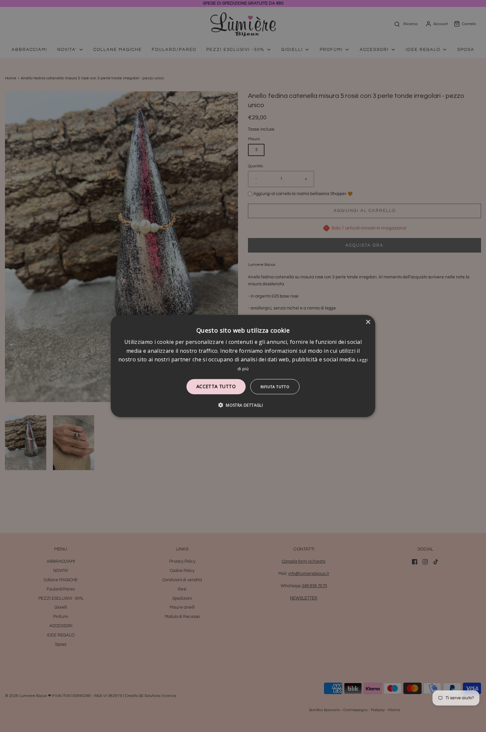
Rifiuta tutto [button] (275, 386)
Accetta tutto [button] (216, 386)
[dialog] (243, 366)
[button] (243, 405)
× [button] (367, 322)
